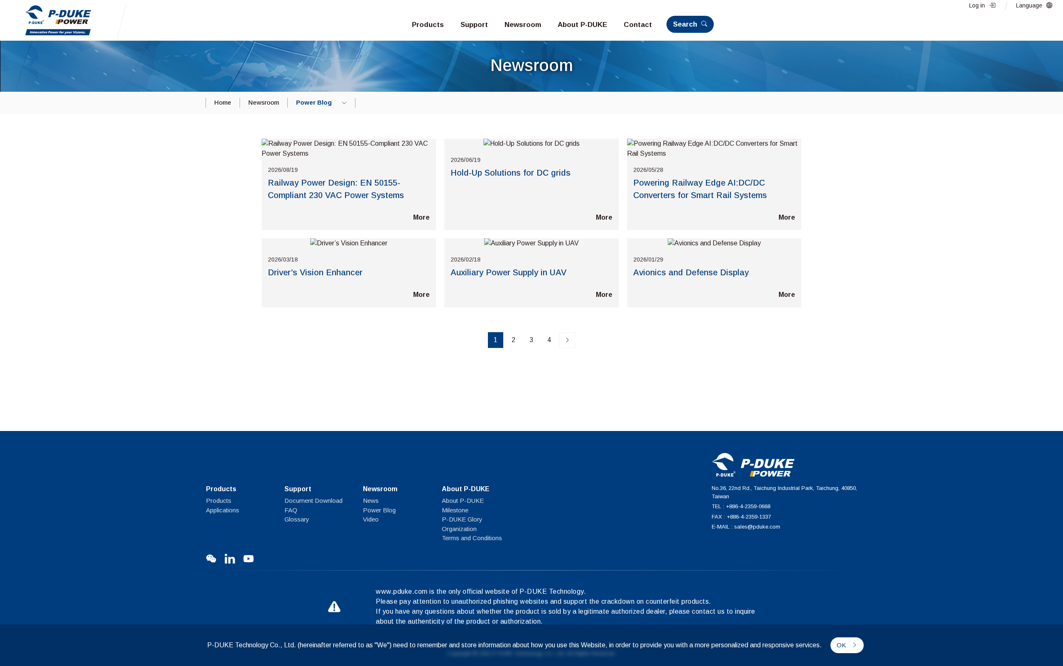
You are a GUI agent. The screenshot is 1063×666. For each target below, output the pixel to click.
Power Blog (379, 510)
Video (371, 519)
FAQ (290, 510)
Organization (459, 528)
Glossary (296, 519)
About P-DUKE (463, 500)
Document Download (313, 500)
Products (218, 500)
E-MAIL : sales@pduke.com (746, 527)
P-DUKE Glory (462, 519)
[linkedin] (230, 558)
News (371, 500)
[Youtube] (248, 558)
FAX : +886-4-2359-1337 (741, 517)
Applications (222, 510)
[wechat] (211, 558)
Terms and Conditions (472, 537)
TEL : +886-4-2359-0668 (741, 506)
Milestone (455, 510)
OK (842, 645)
